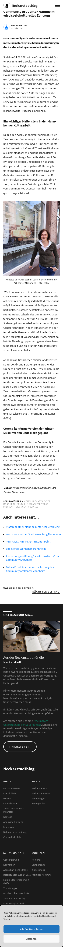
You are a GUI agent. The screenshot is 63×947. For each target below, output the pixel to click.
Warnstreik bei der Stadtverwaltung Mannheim (33, 534)
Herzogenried (38, 803)
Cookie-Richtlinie (12, 837)
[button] (31, 238)
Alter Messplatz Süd (13, 903)
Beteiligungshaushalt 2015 (17, 874)
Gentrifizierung (11, 859)
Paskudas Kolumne (41, 874)
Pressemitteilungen (14, 506)
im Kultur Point (28, 541)
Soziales (33, 506)
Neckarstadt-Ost (39, 788)
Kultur (21, 504)
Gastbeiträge (38, 864)
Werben (7, 798)
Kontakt (7, 816)
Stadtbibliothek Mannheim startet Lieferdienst (33, 527)
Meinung (35, 859)
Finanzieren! (20, 746)
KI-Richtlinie (9, 793)
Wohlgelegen (38, 798)
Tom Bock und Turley (14, 898)
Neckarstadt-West (37, 504)
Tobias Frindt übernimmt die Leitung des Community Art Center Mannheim (30, 569)
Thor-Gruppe (10, 888)
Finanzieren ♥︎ (10, 803)
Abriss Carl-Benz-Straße (15, 869)
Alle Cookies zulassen (31, 929)
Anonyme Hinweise (13, 821)
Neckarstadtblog (25, 5)
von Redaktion (19, 25)
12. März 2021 (17, 28)
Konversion (9, 864)
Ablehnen (31, 938)
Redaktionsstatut (12, 788)
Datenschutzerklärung (15, 832)
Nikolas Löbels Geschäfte (16, 893)
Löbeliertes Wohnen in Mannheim (26, 548)
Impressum (9, 827)
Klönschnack (38, 869)
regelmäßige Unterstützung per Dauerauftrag (25, 722)
